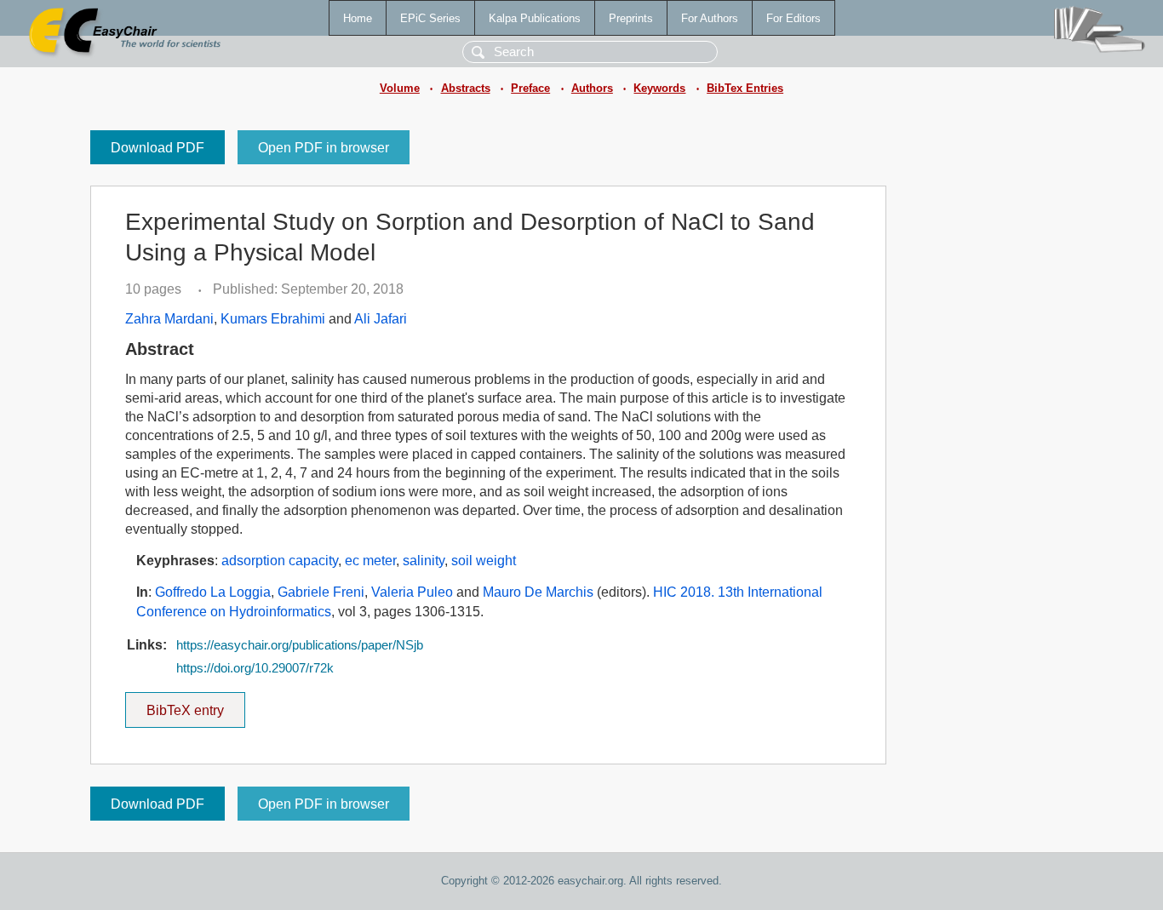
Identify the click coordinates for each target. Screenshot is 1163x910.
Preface (530, 88)
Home (357, 18)
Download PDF (157, 147)
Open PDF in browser (323, 147)
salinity (423, 560)
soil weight (483, 560)
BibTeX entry (195, 705)
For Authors (709, 18)
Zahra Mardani (169, 319)
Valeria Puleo (412, 592)
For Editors (793, 18)
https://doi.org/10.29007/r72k (255, 668)
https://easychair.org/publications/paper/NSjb (299, 645)
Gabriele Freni (321, 592)
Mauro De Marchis (538, 592)
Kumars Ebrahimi (273, 319)
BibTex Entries (745, 88)
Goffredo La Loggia (213, 592)
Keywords (659, 88)
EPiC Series (430, 18)
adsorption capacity (279, 560)
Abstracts (465, 88)
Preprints (631, 18)
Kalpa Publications (535, 18)
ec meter (370, 560)
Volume (400, 88)
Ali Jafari (380, 319)
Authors (592, 88)
